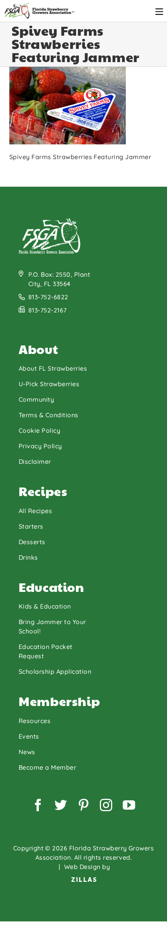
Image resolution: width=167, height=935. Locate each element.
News (27, 752)
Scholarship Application (55, 671)
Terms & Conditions (48, 415)
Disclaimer (35, 461)
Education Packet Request (46, 651)
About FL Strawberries (53, 368)
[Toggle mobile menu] (159, 11)
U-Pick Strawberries (49, 384)
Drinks (28, 557)
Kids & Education (45, 606)
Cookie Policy (39, 430)
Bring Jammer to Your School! (52, 626)
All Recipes (35, 511)
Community (36, 399)
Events (29, 736)
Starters (31, 526)
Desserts (32, 542)
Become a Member (47, 767)
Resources (34, 721)
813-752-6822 (48, 297)
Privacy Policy (40, 446)
